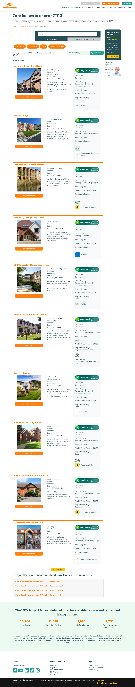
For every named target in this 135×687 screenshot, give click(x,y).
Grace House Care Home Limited (30, 314)
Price (44, 46)
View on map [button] (97, 53)
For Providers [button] (87, 7)
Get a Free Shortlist (113, 56)
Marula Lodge (21, 115)
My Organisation (56, 670)
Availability (32, 46)
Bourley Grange (22, 373)
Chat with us (127, 3)
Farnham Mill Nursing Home (29, 164)
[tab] (51, 39)
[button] (78, 53)
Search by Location (51, 39)
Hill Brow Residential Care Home (31, 475)
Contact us (122, 7)
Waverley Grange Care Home (29, 217)
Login (129, 7)
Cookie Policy (64, 683)
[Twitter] (32, 670)
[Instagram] (37, 670)
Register (53, 665)
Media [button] (104, 7)
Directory (54, 674)
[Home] (10, 5)
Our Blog (113, 7)
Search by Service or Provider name (84, 39)
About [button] (96, 7)
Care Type (20, 46)
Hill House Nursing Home (27, 422)
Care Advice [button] (74, 7)
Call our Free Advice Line (90, 3)
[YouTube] (21, 670)
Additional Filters (57, 46)
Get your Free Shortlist (110, 3)
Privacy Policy (93, 665)
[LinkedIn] (26, 670)
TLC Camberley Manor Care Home (31, 265)
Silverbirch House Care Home (29, 522)
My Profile (54, 672)
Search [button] (65, 7)
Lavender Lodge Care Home (28, 66)
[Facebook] (15, 670)
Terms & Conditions (95, 667)
